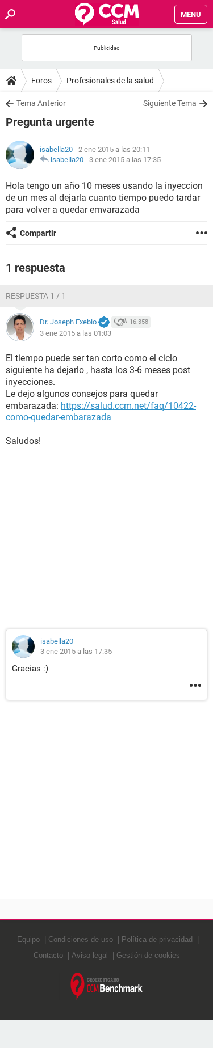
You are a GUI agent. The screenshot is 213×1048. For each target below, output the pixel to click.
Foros (41, 80)
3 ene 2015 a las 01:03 (75, 333)
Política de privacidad (157, 939)
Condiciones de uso (80, 939)
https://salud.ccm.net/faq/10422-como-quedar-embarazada (101, 411)
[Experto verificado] (104, 322)
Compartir (38, 233)
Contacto (48, 955)
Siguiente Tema (170, 103)
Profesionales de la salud (110, 80)
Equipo (28, 939)
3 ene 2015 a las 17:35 (125, 159)
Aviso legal (90, 955)
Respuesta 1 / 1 (36, 296)
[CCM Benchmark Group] (106, 986)
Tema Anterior (41, 103)
